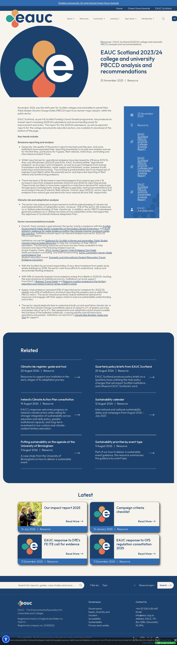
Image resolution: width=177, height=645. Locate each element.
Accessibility (94, 618)
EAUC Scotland (163, 8)
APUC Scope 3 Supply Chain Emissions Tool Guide (70, 250)
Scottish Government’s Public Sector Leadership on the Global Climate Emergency (66, 227)
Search (163, 585)
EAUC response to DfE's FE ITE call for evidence (62, 542)
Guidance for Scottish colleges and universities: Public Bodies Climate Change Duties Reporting (65, 241)
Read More (73, 521)
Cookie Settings (148, 643)
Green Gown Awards (139, 8)
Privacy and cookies (98, 625)
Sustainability (95, 622)
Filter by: (94, 585)
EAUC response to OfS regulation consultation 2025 (134, 544)
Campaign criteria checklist (130, 510)
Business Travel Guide (47, 281)
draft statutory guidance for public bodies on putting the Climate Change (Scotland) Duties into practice (66, 231)
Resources (84, 18)
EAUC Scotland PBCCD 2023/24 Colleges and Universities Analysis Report (145, 166)
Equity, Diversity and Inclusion (98, 613)
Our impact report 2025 (62, 508)
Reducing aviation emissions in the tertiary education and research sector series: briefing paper (64, 282)
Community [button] (98, 18)
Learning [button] (114, 18)
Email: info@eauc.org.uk (145, 613)
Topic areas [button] (130, 18)
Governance (95, 608)
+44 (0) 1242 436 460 (147, 608)
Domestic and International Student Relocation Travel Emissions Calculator (63, 258)
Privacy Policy (166, 640)
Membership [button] (147, 18)
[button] (5, 639)
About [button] (70, 18)
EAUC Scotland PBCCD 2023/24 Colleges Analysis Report (143, 141)
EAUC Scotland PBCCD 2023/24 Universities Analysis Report (144, 192)
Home (119, 8)
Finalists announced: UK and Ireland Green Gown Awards (88, 2)
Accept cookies (166, 643)
